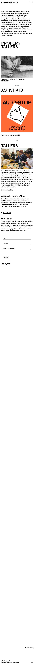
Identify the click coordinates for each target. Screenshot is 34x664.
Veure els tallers (8, 190)
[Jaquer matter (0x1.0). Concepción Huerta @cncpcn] (17, 350)
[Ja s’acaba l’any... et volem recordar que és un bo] (17, 558)
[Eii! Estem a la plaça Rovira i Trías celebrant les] (17, 275)
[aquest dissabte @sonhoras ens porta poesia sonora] (17, 463)
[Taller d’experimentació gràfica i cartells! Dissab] (17, 596)
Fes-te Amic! (7, 212)
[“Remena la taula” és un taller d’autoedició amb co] (17, 407)
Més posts (29, 647)
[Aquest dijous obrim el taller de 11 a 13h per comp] (17, 369)
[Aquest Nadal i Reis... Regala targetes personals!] (17, 539)
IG (32, 662)
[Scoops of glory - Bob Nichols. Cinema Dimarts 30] (17, 293)
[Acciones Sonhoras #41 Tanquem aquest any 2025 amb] (17, 520)
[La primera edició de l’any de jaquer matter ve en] (17, 445)
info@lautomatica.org (7, 661)
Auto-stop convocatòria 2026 (10, 135)
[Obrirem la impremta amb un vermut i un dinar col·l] (17, 501)
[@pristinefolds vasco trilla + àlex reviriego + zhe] (17, 331)
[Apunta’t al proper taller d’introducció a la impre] (17, 312)
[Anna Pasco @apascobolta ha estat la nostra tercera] (17, 577)
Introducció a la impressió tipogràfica (12, 79)
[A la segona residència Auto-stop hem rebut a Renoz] (17, 615)
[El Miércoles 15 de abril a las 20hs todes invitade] (17, 388)
